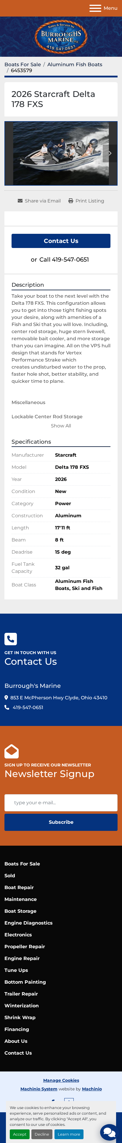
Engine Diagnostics (28, 923)
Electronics (18, 935)
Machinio (92, 1089)
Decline (42, 1134)
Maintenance (20, 899)
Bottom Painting (25, 982)
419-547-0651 (70, 259)
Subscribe (61, 822)
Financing (16, 1029)
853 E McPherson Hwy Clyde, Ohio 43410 (58, 698)
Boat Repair (19, 887)
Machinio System (38, 1089)
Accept (19, 1134)
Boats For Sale (22, 864)
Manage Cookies (61, 1080)
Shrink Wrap (20, 1017)
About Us (16, 1041)
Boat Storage (20, 911)
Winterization (21, 1006)
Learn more (69, 1134)
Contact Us (61, 240)
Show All (61, 426)
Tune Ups (16, 970)
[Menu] (95, 8)
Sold (9, 875)
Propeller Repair (24, 946)
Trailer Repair (21, 994)
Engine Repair (22, 958)
